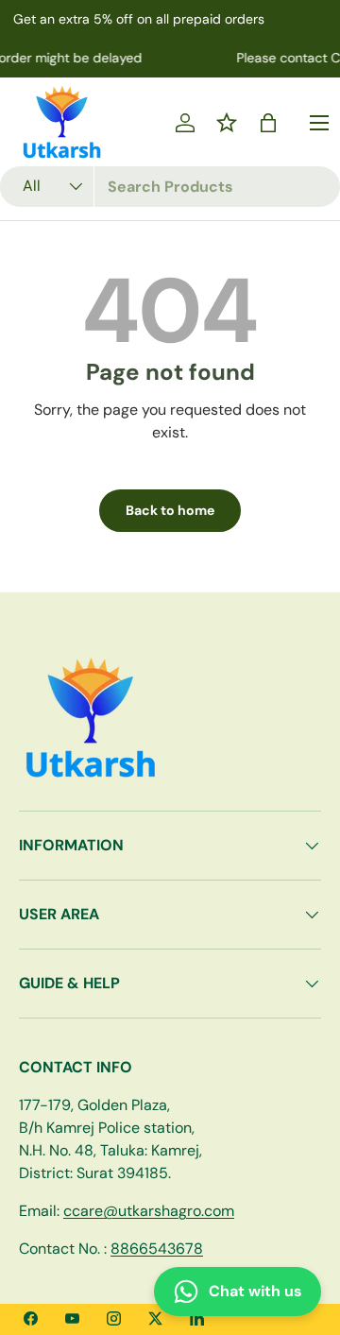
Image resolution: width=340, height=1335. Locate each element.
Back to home (170, 510)
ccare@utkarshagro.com (148, 1211)
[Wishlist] (226, 123)
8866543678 (156, 1248)
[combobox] (170, 186)
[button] (268, 123)
